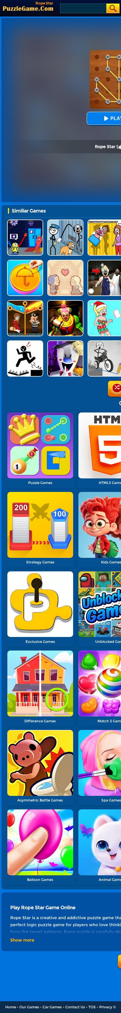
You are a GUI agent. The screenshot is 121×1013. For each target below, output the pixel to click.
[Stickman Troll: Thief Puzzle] (65, 221)
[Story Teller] (65, 262)
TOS (92, 1007)
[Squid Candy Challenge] (25, 262)
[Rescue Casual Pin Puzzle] (25, 302)
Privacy (105, 1007)
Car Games (52, 1007)
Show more (22, 940)
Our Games (29, 1007)
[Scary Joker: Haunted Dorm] (65, 302)
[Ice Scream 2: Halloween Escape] (65, 342)
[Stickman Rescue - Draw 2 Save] (25, 342)
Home (10, 1007)
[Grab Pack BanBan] (25, 221)
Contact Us (75, 1007)
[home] (28, 8)
